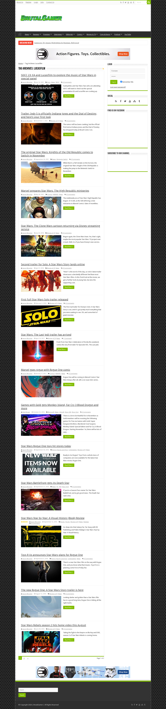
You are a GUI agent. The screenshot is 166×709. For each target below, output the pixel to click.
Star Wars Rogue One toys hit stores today (46, 446)
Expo (48, 82)
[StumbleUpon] (131, 2)
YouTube (128, 34)
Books (62, 522)
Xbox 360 (68, 412)
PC (57, 487)
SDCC (57, 82)
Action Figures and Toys (60, 450)
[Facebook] (123, 2)
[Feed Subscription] (103, 69)
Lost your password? (118, 87)
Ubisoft (61, 412)
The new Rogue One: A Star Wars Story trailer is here (52, 590)
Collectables (73, 450)
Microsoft (51, 412)
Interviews (58, 34)
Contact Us (50, 2)
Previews (46, 34)
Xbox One (75, 412)
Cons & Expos (105, 34)
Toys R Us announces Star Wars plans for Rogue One (52, 554)
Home (20, 34)
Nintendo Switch (62, 159)
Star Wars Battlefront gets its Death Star (45, 482)
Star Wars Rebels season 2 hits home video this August (53, 625)
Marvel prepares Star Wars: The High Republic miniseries (55, 190)
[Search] (149, 2)
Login (36, 2)
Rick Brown (26, 412)
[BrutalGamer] (41, 17)
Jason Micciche (27, 82)
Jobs (42, 2)
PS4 (60, 487)
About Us (20, 2)
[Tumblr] (133, 2)
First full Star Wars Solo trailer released (44, 299)
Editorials (69, 34)
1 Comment (68, 338)
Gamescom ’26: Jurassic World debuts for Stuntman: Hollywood (56, 43)
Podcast (117, 34)
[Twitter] (126, 2)
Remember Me (127, 82)
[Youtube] (128, 2)
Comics (79, 34)
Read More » (69, 96)
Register (28, 2)
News (27, 34)
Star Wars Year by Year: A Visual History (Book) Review (52, 518)
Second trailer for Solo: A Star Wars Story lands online (53, 264)
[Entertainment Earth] (83, 54)
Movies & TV (91, 34)
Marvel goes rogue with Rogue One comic (45, 369)
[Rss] (121, 2)
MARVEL (55, 194)
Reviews (36, 34)
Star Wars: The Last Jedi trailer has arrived (46, 334)
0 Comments (67, 82)
